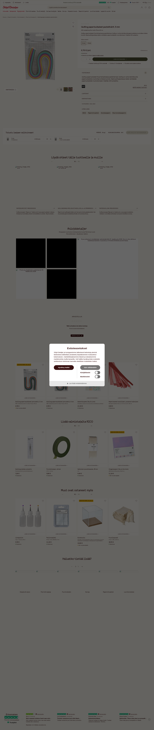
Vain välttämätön (90, 367)
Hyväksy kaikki (64, 367)
